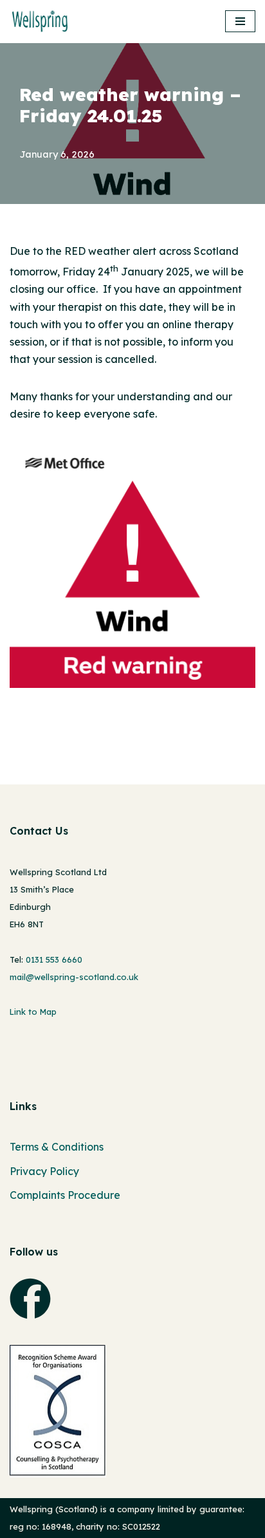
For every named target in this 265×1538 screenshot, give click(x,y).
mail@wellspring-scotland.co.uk (74, 977)
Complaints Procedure (65, 1195)
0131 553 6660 (54, 959)
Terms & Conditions (57, 1146)
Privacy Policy (44, 1171)
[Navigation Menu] (240, 21)
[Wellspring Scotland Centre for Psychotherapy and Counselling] (44, 21)
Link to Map (33, 1011)
